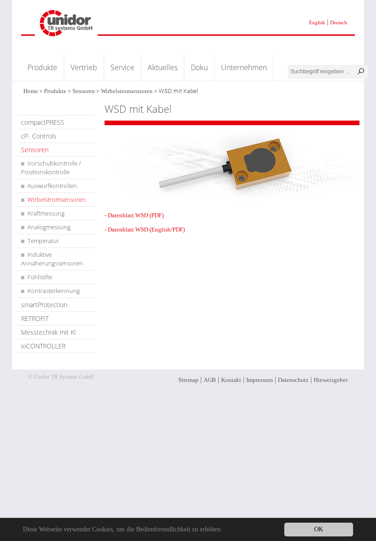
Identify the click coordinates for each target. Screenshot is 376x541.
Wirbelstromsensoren (127, 91)
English (317, 22)
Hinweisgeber (331, 379)
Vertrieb (84, 67)
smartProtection (44, 304)
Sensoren (83, 91)
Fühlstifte (40, 277)
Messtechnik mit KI (48, 332)
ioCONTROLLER (43, 346)
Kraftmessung (46, 213)
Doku (199, 67)
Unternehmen (244, 67)
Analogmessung (49, 227)
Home (30, 91)
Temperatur (43, 241)
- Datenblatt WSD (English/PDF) (145, 229)
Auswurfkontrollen (52, 186)
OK (318, 529)
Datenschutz (293, 379)
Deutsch (338, 22)
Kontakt (231, 379)
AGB (210, 379)
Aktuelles (162, 67)
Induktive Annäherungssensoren (52, 258)
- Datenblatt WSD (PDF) (134, 215)
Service (122, 67)
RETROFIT (35, 318)
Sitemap (188, 379)
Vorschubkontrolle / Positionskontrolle (51, 167)
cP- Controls (38, 136)
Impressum (259, 379)
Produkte (42, 67)
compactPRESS (42, 122)
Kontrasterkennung (54, 291)
